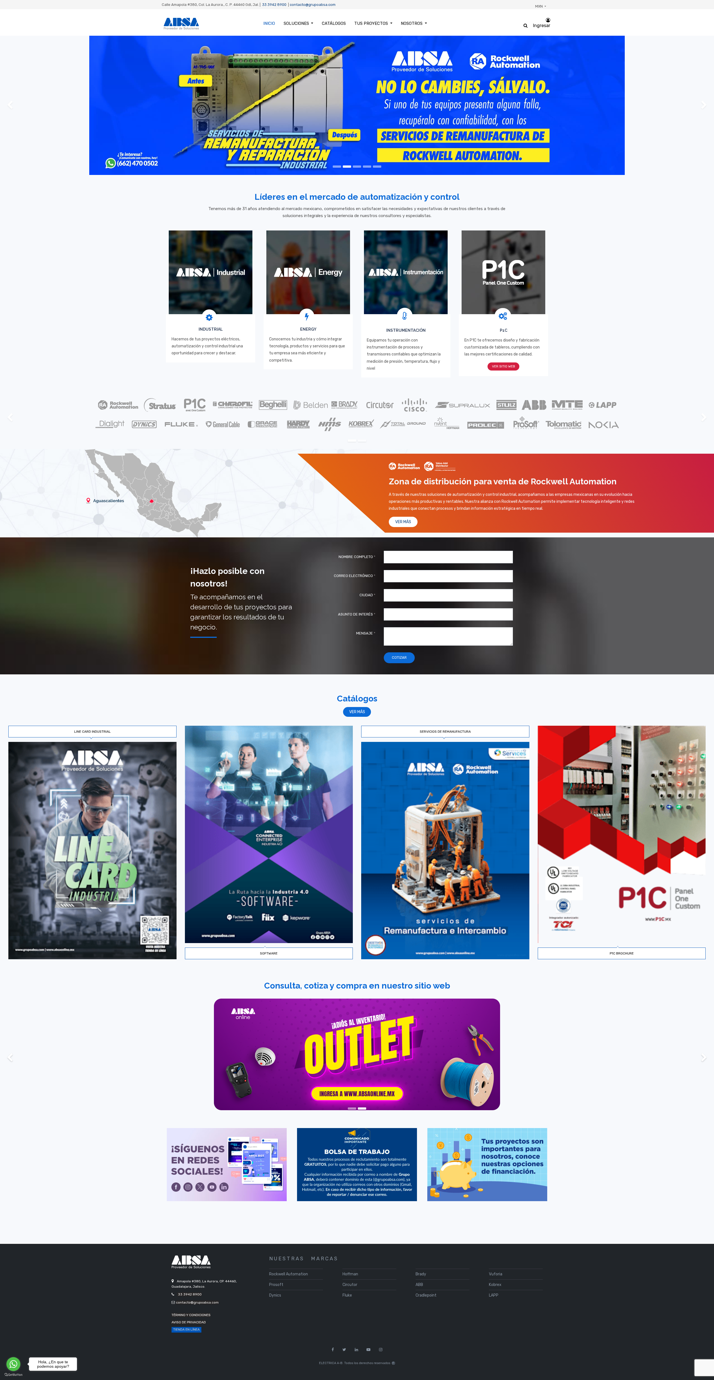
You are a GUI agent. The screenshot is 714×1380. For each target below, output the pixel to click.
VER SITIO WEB (503, 366)
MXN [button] (539, 6)
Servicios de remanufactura (445, 732)
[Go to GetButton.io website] (13, 1374)
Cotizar (399, 657)
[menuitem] (269, 23)
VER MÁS (403, 522)
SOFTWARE (269, 953)
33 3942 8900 (274, 5)
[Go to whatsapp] (13, 1364)
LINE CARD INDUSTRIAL (92, 732)
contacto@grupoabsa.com (313, 5)
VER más (357, 712)
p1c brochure (622, 953)
